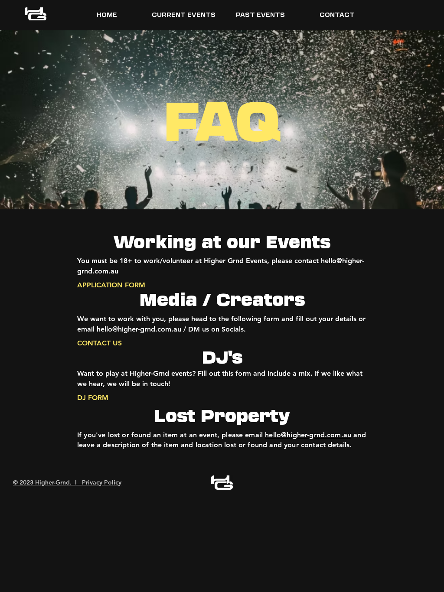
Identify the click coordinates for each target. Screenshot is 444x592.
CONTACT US (99, 343)
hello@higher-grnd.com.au (308, 435)
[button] (183, 14)
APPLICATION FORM (111, 285)
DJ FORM (92, 398)
